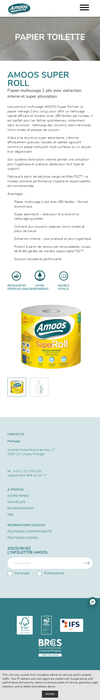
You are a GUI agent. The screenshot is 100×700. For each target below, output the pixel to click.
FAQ (10, 514)
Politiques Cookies (22, 537)
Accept (50, 694)
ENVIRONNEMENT (20, 508)
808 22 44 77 (36, 475)
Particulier (22, 573)
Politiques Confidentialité (29, 531)
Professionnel (54, 573)
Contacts (15, 434)
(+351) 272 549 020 (27, 471)
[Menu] (84, 8)
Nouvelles (16, 502)
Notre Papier (18, 496)
